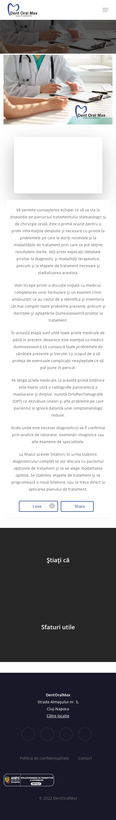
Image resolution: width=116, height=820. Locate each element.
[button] (105, 10)
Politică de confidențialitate (44, 758)
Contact (85, 758)
